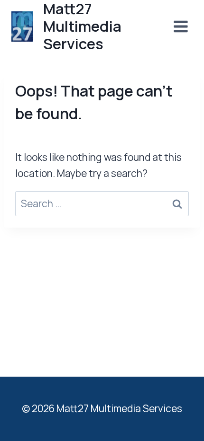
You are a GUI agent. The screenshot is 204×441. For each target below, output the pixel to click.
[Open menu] (180, 26)
